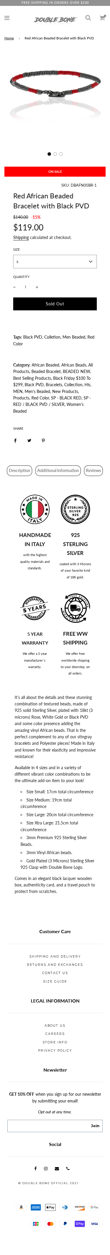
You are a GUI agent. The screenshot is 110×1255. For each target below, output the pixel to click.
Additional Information (58, 470)
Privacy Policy (55, 1050)
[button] (49, 154)
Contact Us (55, 973)
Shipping (21, 237)
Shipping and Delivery (55, 956)
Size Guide (55, 981)
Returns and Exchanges (55, 965)
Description (19, 470)
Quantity (21, 277)
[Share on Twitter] (29, 440)
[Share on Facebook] (15, 440)
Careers (55, 1034)
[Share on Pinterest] (43, 440)
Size (16, 249)
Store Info (55, 1042)
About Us (55, 1026)
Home (9, 38)
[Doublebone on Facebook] (35, 1168)
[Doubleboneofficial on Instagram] (46, 1168)
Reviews (93, 470)
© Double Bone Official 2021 (48, 1183)
